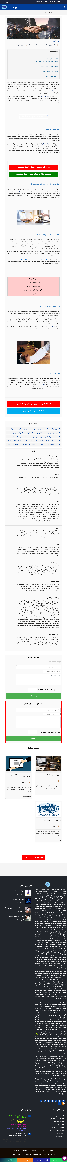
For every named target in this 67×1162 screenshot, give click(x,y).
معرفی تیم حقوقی (58, 1133)
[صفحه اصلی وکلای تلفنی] (48, 884)
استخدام (16, 1151)
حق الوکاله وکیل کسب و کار (52, 76)
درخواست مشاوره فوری (58, 1160)
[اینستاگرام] (56, 1101)
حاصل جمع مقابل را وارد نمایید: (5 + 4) (49, 690)
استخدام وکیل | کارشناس (56, 1130)
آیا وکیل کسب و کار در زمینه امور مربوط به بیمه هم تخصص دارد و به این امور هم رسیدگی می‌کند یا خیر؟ (35, 429)
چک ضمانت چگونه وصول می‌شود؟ (14, 908)
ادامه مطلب (57, 793)
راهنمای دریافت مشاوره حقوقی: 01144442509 (15, 1129)
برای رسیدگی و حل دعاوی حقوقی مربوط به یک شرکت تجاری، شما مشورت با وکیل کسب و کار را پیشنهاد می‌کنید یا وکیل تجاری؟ (34, 441)
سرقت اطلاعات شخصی (18, 899)
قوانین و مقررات (58, 1136)
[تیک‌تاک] (59, 1103)
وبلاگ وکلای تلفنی (58, 1122)
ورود (6, 2)
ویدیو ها (60, 1124)
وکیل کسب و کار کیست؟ (52, 59)
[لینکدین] (48, 1101)
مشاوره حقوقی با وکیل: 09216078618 (18, 1121)
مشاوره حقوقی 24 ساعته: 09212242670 (17, 1117)
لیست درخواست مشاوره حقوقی (30, 1151)
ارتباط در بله (7, 1160)
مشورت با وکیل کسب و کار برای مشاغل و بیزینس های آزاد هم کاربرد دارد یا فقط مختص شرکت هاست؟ (33, 445)
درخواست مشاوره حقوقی (56, 1119)
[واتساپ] (45, 1101)
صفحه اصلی (59, 1116)
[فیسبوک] (59, 1101)
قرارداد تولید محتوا (19, 891)
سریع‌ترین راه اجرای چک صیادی (15, 916)
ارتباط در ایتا (23, 1160)
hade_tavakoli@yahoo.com (17, 1136)
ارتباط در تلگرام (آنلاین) (41, 1160)
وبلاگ (42, 1151)
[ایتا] (63, 1103)
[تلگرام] (52, 1101)
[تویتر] (63, 1101)
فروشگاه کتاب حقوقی (57, 1127)
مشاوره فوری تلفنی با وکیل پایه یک (33, 857)
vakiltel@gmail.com (20, 1134)
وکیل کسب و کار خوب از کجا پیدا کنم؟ (49, 66)
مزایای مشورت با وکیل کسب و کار (50, 71)
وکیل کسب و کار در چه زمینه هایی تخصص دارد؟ (47, 61)
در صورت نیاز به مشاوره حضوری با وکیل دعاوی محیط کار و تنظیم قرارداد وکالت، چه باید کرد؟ (33, 437)
